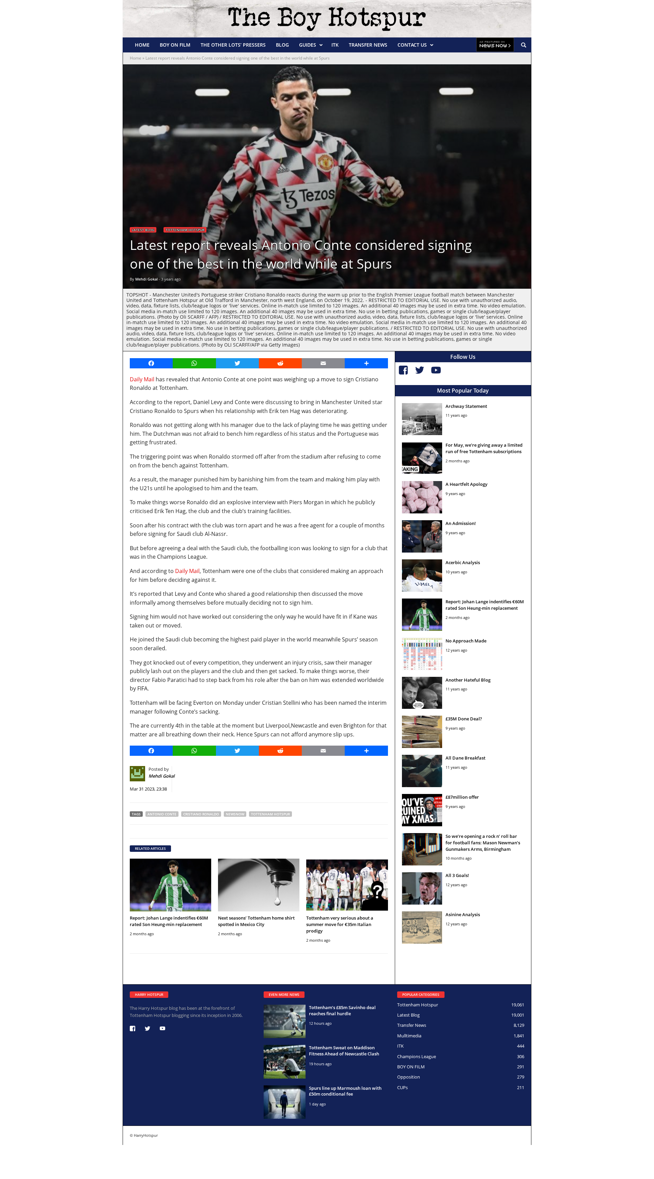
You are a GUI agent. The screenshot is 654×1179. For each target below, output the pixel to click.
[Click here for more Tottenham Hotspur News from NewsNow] (495, 44)
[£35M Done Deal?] (422, 732)
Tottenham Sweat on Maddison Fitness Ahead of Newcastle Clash (344, 1051)
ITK (335, 45)
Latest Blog (143, 229)
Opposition (408, 1077)
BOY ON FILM (175, 45)
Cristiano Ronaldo (201, 814)
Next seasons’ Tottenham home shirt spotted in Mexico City (256, 921)
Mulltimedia (409, 1036)
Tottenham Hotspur (185, 229)
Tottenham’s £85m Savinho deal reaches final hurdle (342, 1010)
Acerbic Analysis (463, 562)
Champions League (416, 1056)
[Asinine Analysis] (422, 927)
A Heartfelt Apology (466, 484)
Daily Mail (142, 379)
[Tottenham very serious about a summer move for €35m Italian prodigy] (347, 885)
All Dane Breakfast (465, 758)
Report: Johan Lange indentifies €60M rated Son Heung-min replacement (169, 921)
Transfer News (368, 45)
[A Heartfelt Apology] (422, 497)
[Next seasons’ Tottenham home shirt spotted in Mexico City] (258, 885)
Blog (282, 45)
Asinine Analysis (463, 914)
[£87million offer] (422, 810)
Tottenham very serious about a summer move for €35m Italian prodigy (339, 924)
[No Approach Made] (422, 654)
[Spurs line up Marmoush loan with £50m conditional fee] (285, 1102)
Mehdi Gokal (146, 279)
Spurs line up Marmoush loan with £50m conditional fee (345, 1091)
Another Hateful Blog (468, 680)
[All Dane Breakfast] (422, 771)
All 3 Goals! (457, 875)
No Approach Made (466, 641)
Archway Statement (466, 406)
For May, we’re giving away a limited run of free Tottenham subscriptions (484, 448)
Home (142, 45)
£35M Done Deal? (464, 719)
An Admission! (461, 523)
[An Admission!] (422, 536)
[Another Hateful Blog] (422, 693)
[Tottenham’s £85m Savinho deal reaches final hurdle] (285, 1021)
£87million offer (462, 797)
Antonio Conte (161, 814)
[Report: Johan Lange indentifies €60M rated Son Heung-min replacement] (170, 885)
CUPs (402, 1087)
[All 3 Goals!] (422, 888)
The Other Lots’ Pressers (233, 45)
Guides (307, 45)
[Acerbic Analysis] (422, 575)
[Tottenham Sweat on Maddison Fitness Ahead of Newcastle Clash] (285, 1061)
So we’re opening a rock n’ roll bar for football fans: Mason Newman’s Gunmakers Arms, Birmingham (483, 842)
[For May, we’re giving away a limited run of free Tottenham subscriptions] (422, 458)
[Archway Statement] (422, 419)
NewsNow (235, 814)
